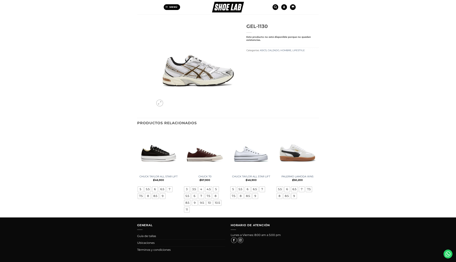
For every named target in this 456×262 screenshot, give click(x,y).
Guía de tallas (146, 236)
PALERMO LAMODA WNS (297, 176)
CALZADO (273, 50)
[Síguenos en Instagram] (240, 240)
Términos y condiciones (154, 249)
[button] (172, 7)
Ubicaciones (146, 243)
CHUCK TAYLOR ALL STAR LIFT (158, 176)
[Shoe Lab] (228, 7)
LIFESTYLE (298, 50)
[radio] (140, 189)
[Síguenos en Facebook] (234, 240)
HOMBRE (285, 50)
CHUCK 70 (204, 176)
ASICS (263, 50)
